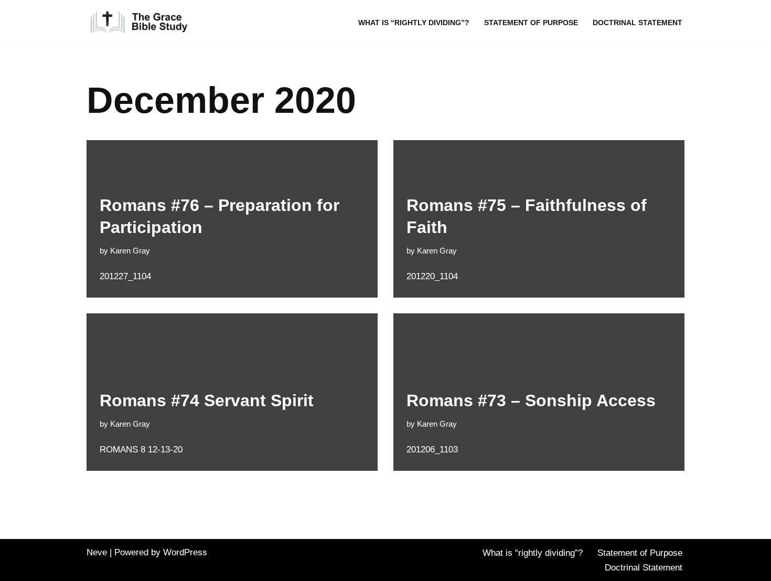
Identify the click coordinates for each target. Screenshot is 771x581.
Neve (97, 552)
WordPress (185, 552)
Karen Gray (130, 250)
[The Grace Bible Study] (139, 22)
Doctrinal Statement (637, 23)
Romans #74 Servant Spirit (207, 400)
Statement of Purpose (531, 23)
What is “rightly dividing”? (413, 23)
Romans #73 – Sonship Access (531, 400)
